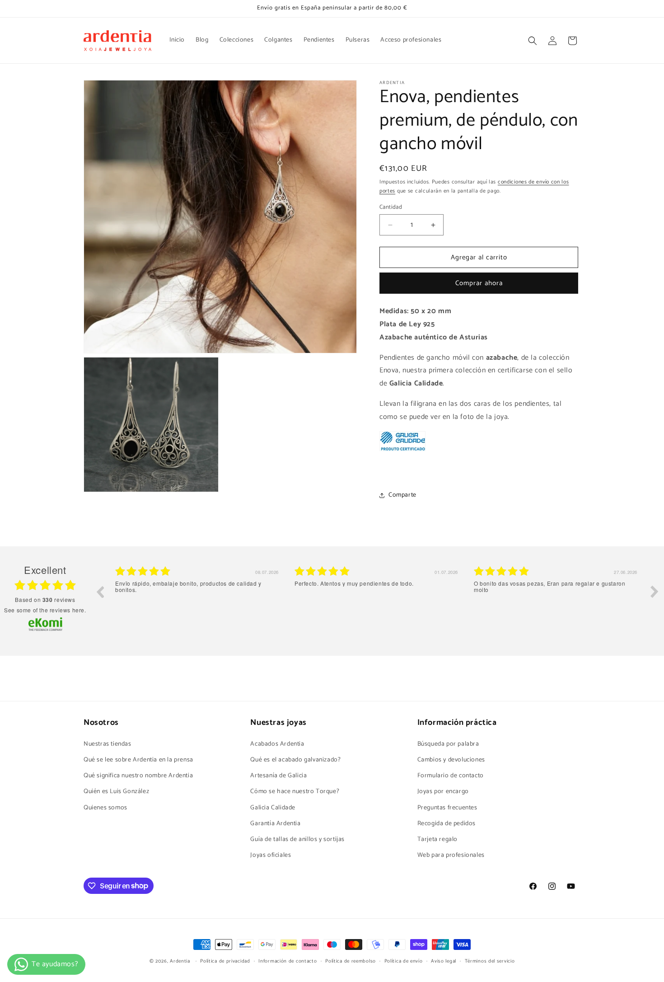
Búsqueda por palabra (448, 743)
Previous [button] (100, 591)
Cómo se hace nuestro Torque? (294, 791)
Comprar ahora (479, 283)
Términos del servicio (490, 961)
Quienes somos (105, 807)
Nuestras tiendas (107, 743)
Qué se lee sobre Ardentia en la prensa (138, 759)
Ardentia (180, 961)
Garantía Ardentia (275, 823)
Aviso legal (443, 961)
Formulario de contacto (450, 775)
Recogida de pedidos (446, 823)
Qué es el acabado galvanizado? (295, 759)
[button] (532, 41)
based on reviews (45, 600)
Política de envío (403, 961)
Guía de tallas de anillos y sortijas (297, 839)
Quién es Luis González (116, 791)
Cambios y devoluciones (451, 759)
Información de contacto (287, 961)
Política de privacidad (225, 961)
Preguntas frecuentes (447, 807)
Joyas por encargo (443, 791)
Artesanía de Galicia (278, 775)
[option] (198, 598)
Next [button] (654, 591)
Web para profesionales (451, 855)
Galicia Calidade (272, 807)
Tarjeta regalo (437, 839)
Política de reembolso (350, 961)
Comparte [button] (402, 495)
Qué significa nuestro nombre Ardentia (138, 775)
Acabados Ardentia (277, 743)
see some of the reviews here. (45, 610)
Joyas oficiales (270, 855)
